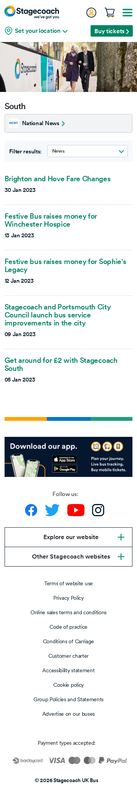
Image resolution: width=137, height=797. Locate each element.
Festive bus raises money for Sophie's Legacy (65, 265)
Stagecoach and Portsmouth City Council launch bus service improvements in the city (58, 314)
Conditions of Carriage (68, 641)
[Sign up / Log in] (91, 12)
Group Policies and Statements (68, 699)
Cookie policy (68, 684)
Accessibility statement (68, 670)
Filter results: (25, 151)
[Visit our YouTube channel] (75, 510)
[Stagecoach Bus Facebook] (31, 510)
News (58, 151)
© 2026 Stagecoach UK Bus (67, 780)
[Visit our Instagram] (98, 510)
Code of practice (68, 626)
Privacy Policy (68, 597)
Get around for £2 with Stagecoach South (61, 364)
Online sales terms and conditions (68, 612)
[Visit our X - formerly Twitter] (52, 510)
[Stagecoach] (31, 12)
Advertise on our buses (68, 713)
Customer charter (68, 655)
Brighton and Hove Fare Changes (58, 178)
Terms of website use (68, 583)
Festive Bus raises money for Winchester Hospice (51, 220)
